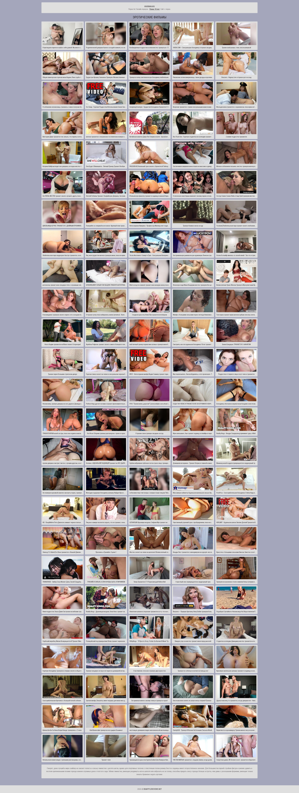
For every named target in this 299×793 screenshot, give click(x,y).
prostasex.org (149, 6)
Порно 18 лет (154, 9)
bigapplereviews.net (153, 789)
